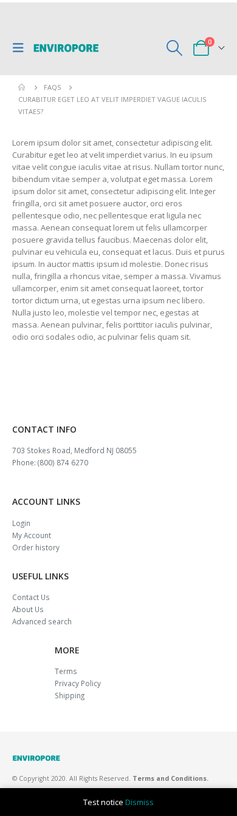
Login (21, 523)
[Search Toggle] (174, 48)
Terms (66, 671)
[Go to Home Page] (22, 87)
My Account (31, 535)
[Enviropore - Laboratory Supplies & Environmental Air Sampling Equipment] (66, 48)
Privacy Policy (78, 683)
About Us (28, 609)
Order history (36, 547)
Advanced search (42, 621)
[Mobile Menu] (21, 48)
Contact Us (31, 597)
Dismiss (139, 802)
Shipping (69, 695)
